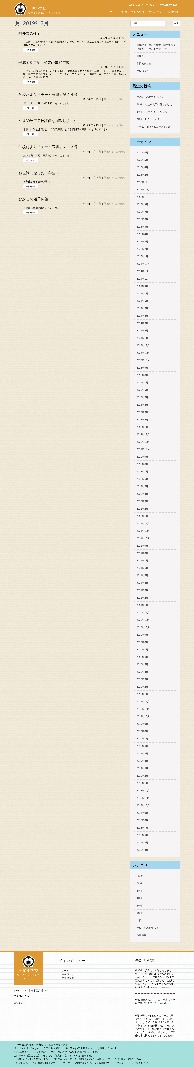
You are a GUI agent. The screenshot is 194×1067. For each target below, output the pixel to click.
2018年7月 (142, 827)
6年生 (140, 913)
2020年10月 (143, 627)
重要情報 (141, 935)
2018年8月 (142, 820)
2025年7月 (142, 212)
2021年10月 (143, 538)
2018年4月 (142, 850)
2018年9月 (142, 813)
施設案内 (18, 1003)
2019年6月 (142, 746)
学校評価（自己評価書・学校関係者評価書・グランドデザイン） (156, 47)
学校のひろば (137, 11)
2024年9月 (142, 286)
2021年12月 (143, 523)
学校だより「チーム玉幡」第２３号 (47, 147)
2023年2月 (142, 419)
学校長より (143, 56)
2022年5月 (142, 486)
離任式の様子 (29, 33)
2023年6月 (142, 390)
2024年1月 (142, 338)
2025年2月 (142, 249)
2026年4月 (142, 167)
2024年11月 (143, 271)
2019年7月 (142, 738)
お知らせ (123, 11)
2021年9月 (142, 545)
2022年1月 (142, 516)
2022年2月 (142, 508)
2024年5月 (142, 308)
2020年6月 (142, 657)
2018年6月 (142, 835)
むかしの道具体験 (33, 199)
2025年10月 (143, 197)
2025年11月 (143, 189)
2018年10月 (143, 805)
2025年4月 (142, 234)
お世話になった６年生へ (38, 173)
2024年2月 (142, 330)
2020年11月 (143, 620)
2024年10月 (143, 278)
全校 (123, 38)
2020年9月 (142, 635)
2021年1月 (142, 605)
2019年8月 (142, 731)
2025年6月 (142, 219)
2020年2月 (142, 686)
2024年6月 (142, 301)
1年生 (140, 876)
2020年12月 (143, 612)
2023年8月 (142, 375)
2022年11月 (143, 442)
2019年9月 (142, 724)
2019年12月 (143, 701)
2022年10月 (143, 449)
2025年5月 (142, 226)
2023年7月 (142, 382)
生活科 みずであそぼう (150, 97)
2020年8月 (142, 642)
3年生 (140, 891)
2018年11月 (143, 798)
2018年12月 (143, 790)
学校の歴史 (143, 71)
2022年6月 (142, 479)
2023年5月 (142, 397)
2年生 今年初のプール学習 (152, 112)
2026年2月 (142, 175)
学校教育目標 (144, 63)
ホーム (111, 11)
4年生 (140, 898)
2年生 (140, 883)
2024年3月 (142, 323)
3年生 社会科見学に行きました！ (155, 104)
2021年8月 (142, 553)
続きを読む (31, 50)
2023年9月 (142, 367)
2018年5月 (142, 842)
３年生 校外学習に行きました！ (155, 126)
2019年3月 (142, 768)
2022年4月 (142, 494)
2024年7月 (142, 293)
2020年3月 (142, 679)
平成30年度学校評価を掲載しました (48, 121)
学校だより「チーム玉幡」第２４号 (47, 95)
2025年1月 (142, 256)
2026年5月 (142, 160)
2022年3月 (142, 501)
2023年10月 (143, 360)
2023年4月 (142, 405)
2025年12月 (143, 182)
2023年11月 (143, 353)
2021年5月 (142, 575)
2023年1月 (142, 427)
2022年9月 (142, 456)
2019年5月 (142, 753)
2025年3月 (142, 241)
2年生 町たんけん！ (148, 119)
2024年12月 (143, 264)
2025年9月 (142, 204)
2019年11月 (143, 709)
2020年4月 (142, 672)
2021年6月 (142, 568)
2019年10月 (143, 716)
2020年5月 (142, 664)
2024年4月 (142, 315)
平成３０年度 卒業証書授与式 (43, 62)
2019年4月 (142, 761)
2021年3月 (142, 590)
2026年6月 (142, 152)
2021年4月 (142, 583)
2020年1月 (142, 694)
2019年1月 (142, 783)
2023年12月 (143, 345)
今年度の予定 (155, 11)
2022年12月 (143, 434)
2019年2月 (142, 775)
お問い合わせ (172, 11)
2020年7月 (142, 649)
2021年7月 (142, 560)
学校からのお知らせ (115, 99)
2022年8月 (142, 464)
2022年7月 (142, 471)
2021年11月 (143, 531)
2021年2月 (142, 597)
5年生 (140, 905)
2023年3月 (142, 412)
